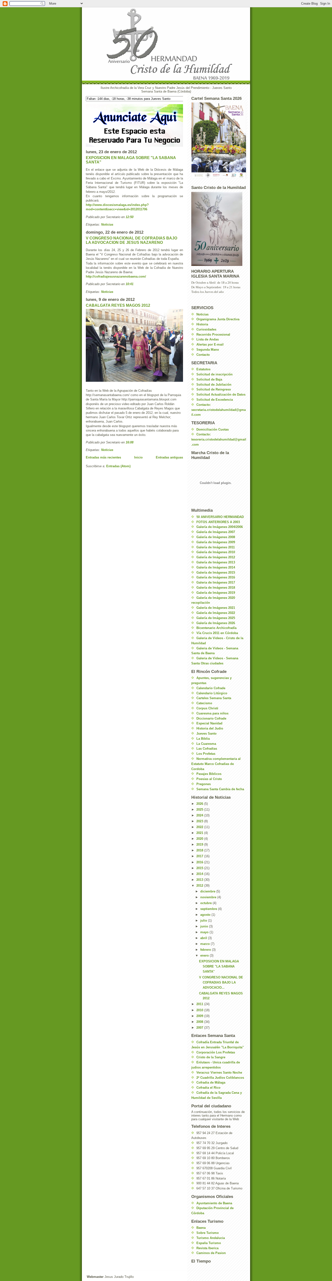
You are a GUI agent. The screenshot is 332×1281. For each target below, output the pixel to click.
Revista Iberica (207, 1248)
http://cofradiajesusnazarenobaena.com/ (116, 276)
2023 (200, 821)
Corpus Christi (207, 708)
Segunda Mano (207, 349)
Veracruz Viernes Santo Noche (219, 1072)
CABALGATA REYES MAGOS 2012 (118, 305)
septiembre (209, 909)
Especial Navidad (209, 723)
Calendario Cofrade (210, 688)
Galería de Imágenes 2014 (215, 567)
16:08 (129, 442)
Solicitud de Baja (209, 379)
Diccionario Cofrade (211, 718)
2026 (200, 804)
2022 (200, 827)
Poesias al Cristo (209, 779)
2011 (200, 1004)
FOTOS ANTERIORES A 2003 (218, 522)
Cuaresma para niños (212, 713)
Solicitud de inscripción (214, 374)
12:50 (129, 217)
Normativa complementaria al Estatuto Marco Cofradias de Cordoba (216, 764)
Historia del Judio (209, 728)
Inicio (138, 457)
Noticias (107, 224)
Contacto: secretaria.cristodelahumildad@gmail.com (218, 410)
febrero (206, 949)
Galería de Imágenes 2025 (215, 618)
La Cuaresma (206, 744)
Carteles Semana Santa (213, 698)
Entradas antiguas (169, 457)
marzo (205, 944)
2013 (200, 880)
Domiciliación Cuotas (212, 429)
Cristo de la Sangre (210, 1057)
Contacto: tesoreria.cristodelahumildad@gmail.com (218, 439)
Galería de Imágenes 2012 (215, 557)
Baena (201, 1228)
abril (204, 938)
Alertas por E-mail (210, 344)
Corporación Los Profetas (215, 1052)
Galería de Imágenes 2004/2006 (219, 527)
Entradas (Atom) (118, 466)
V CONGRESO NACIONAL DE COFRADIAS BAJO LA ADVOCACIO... (221, 982)
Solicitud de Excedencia (214, 399)
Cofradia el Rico (208, 1087)
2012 (200, 885)
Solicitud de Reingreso (213, 389)
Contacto (203, 354)
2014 (200, 874)
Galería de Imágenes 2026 (215, 623)
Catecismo (204, 703)
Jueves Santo (206, 733)
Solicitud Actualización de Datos (220, 394)
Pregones (203, 784)
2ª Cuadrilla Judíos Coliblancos (220, 1077)
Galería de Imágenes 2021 (215, 608)
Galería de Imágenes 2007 (215, 532)
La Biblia (203, 738)
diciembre (208, 891)
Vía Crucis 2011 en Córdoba (217, 633)
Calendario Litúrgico (211, 693)
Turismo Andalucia (210, 1238)
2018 (200, 850)
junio (204, 926)
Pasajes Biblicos (208, 774)
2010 (200, 1010)
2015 (200, 868)
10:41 (129, 284)
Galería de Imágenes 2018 (215, 587)
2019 (200, 844)
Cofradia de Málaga (210, 1082)
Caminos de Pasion (211, 1253)
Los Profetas (205, 753)
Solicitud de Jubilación (213, 384)
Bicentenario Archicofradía (216, 628)
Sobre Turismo (207, 1233)
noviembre (208, 897)
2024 (200, 815)
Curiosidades (206, 329)
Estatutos (203, 369)
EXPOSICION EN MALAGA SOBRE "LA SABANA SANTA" (219, 966)
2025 (200, 809)
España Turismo (208, 1243)
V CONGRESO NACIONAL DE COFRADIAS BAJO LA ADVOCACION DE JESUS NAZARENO (131, 240)
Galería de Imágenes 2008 (215, 537)
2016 (200, 862)
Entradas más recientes (103, 457)
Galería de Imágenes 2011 (215, 547)
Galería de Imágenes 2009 (215, 542)
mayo (205, 932)
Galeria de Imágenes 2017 (215, 582)
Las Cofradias (206, 748)
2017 (200, 856)
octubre (206, 903)
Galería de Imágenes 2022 (215, 613)
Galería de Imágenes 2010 (215, 552)
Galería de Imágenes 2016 (215, 577)
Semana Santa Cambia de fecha (220, 789)
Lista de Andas (207, 339)
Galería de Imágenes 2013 (215, 562)
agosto (205, 914)
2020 (200, 838)
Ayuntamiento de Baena (214, 1203)
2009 (200, 1016)
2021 (200, 833)
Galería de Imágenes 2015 (215, 572)
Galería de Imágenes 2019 (215, 592)
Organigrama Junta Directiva (217, 319)
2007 (200, 1027)
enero (205, 955)
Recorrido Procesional (213, 334)
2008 (200, 1022)
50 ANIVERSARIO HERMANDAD (220, 517)
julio (204, 920)
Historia (202, 324)
